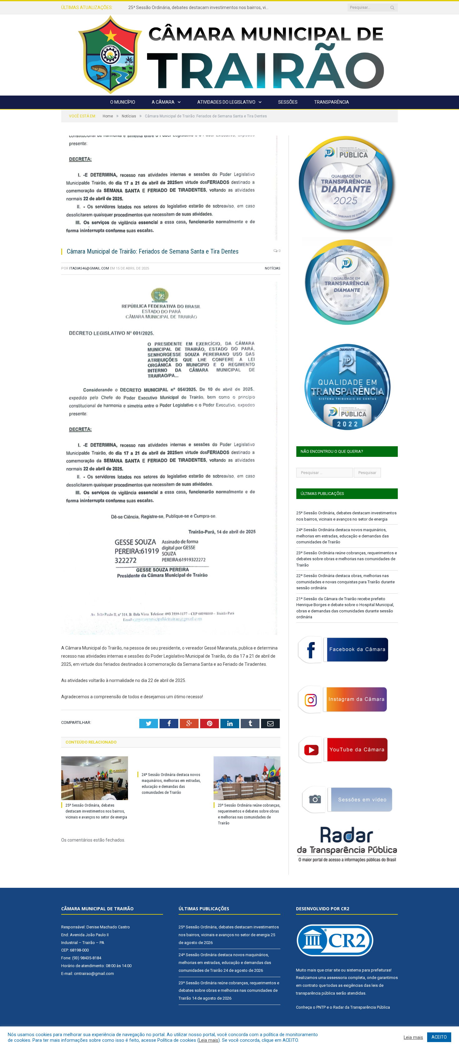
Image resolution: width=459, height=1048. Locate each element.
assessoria (337, 977)
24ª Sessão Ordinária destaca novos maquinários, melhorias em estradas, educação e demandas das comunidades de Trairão (200, 7)
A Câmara (163, 102)
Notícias (272, 268)
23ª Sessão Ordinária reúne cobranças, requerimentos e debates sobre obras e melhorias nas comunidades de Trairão (346, 559)
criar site (332, 970)
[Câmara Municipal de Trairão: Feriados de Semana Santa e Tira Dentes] (170, 189)
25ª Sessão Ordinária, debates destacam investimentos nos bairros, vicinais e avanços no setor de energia (96, 811)
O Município (122, 102)
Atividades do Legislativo (226, 102)
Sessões (288, 102)
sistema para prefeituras (369, 970)
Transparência (331, 102)
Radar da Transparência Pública (361, 1007)
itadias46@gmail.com (89, 268)
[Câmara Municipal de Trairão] (229, 54)
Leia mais (208, 1040)
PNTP (321, 1007)
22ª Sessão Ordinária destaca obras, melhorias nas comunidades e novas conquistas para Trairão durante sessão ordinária (345, 581)
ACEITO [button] (439, 1037)
